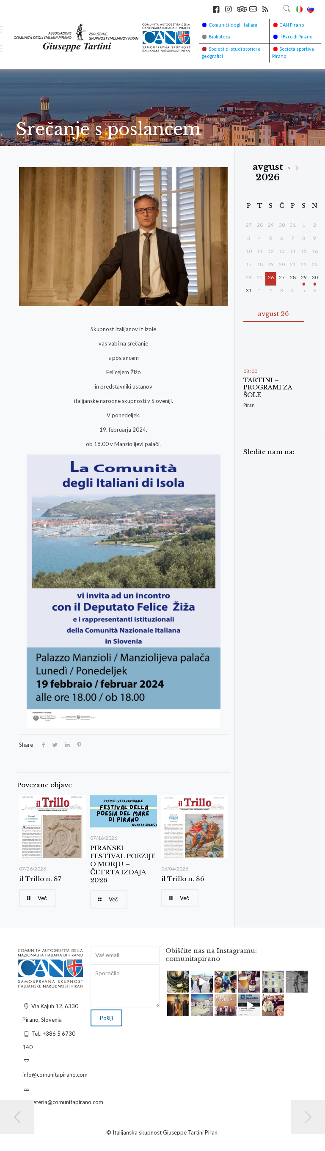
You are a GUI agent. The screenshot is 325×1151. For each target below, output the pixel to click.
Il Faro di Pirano (295, 36)
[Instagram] (184, 987)
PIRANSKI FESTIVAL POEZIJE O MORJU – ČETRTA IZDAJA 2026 (122, 864)
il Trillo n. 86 (182, 879)
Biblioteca (220, 36)
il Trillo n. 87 (40, 879)
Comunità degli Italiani (233, 24)
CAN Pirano (291, 24)
